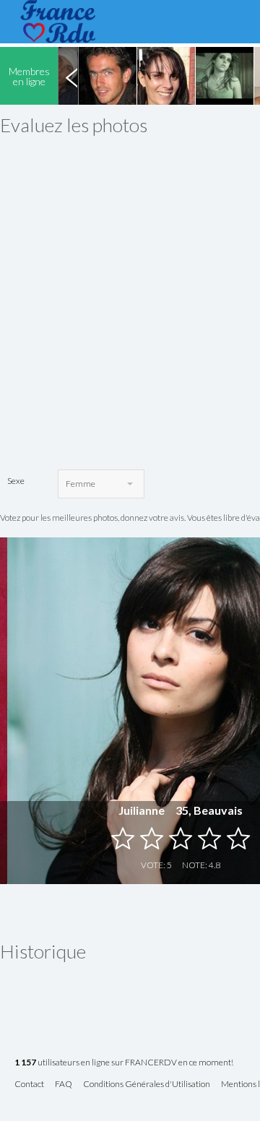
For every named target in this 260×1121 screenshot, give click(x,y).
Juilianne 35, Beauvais (180, 810)
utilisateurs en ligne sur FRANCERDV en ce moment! (123, 1063)
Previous (71, 76)
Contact (29, 1084)
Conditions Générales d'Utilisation (146, 1084)
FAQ (63, 1084)
